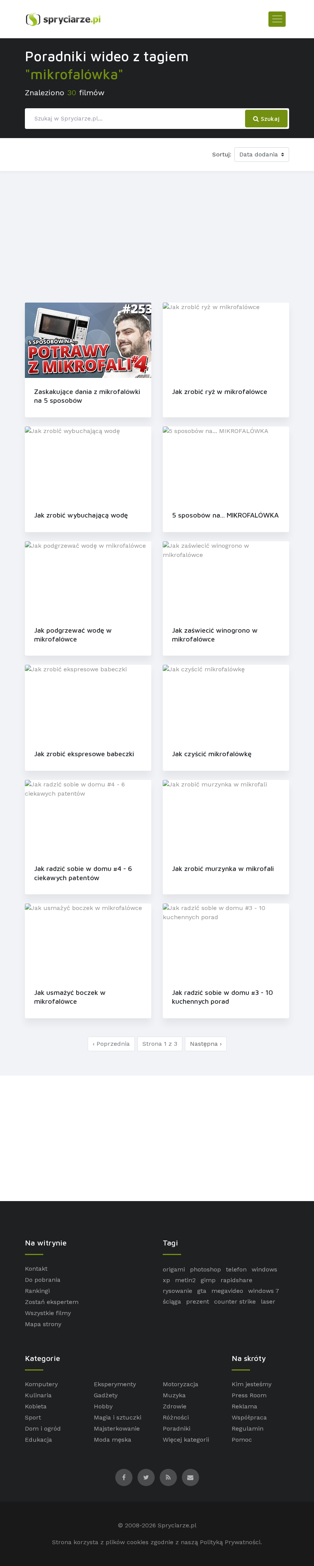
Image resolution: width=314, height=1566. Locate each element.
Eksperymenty (115, 1384)
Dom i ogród (43, 1428)
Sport (33, 1417)
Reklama (244, 1406)
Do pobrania (43, 1279)
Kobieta (36, 1406)
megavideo (227, 1290)
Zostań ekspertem (51, 1302)
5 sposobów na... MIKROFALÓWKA (225, 515)
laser (268, 1301)
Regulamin (247, 1428)
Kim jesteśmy (251, 1384)
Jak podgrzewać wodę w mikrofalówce (73, 634)
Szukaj (269, 118)
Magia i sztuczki (117, 1417)
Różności (176, 1417)
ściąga (172, 1301)
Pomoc (242, 1439)
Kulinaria (38, 1395)
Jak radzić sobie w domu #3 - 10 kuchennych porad (222, 996)
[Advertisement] (157, 235)
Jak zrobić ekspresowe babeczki (84, 754)
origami (174, 1269)
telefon (236, 1269)
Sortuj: (221, 154)
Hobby (103, 1406)
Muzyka (174, 1395)
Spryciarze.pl (177, 1525)
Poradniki (176, 1428)
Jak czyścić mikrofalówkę (212, 754)
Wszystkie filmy (48, 1313)
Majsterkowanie (117, 1428)
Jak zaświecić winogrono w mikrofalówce (215, 634)
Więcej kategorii (186, 1439)
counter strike (235, 1301)
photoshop (205, 1269)
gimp (208, 1280)
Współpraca (249, 1417)
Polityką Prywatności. (231, 1542)
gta (201, 1290)
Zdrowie (174, 1406)
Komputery (41, 1384)
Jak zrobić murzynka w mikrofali (223, 868)
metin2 (185, 1280)
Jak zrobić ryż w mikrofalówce (219, 391)
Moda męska (112, 1439)
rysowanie (177, 1290)
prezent (197, 1301)
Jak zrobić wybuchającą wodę (81, 515)
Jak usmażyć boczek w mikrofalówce (70, 996)
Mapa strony (43, 1324)
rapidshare (236, 1280)
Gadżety (106, 1395)
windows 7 (263, 1290)
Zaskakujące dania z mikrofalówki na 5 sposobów (87, 395)
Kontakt (36, 1268)
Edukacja (38, 1439)
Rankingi (37, 1290)
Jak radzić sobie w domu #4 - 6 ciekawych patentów (83, 872)
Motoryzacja (180, 1384)
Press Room (249, 1395)
